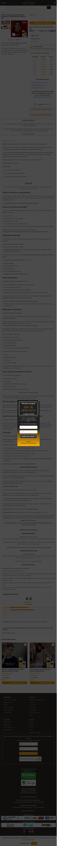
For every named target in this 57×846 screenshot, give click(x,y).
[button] (39, 400)
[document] (28, 423)
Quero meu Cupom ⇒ (28, 436)
